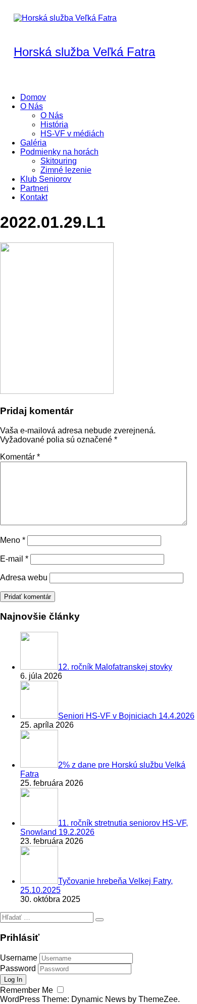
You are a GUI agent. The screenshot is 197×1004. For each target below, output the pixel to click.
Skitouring (58, 161)
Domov (33, 97)
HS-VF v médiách (72, 133)
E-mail (14, 559)
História (54, 124)
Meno (12, 540)
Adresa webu (23, 577)
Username (18, 957)
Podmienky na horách (59, 151)
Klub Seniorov (45, 179)
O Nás (31, 106)
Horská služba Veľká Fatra (84, 52)
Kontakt (33, 197)
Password (18, 968)
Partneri (34, 188)
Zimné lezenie (65, 170)
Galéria (33, 142)
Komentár (20, 457)
